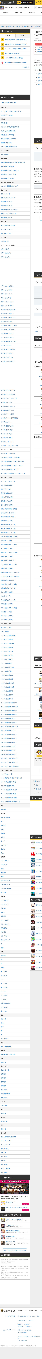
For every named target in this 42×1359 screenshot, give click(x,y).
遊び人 (3, 849)
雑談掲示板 (32, 12)
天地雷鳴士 (4, 928)
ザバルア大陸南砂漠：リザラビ (10, 469)
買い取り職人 (5, 1149)
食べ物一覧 (4, 1121)
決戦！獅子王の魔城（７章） (9, 509)
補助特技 (3, 1078)
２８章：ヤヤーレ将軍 (7, 414)
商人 (2, 853)
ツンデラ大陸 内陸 (6, 671)
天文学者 (3, 892)
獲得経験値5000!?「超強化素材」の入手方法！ (17, 40)
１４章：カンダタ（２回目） (9, 325)
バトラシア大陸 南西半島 (8, 635)
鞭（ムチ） (4, 971)
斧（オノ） (4, 983)
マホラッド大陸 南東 (7, 695)
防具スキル (4, 1090)
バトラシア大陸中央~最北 (8, 782)
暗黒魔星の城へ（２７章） (8, 588)
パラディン (4, 865)
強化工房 (3, 1152)
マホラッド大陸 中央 (7, 699)
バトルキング (5, 900)
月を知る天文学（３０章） (8, 600)
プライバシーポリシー (31, 1310)
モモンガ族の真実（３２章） (9, 608)
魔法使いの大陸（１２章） (8, 529)
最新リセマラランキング (8, 198)
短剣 (2, 967)
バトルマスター (5, 861)
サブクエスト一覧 (6, 627)
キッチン (3, 1160)
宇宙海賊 (3, 908)
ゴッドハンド (5, 904)
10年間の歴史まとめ (7, 115)
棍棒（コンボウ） (6, 1003)
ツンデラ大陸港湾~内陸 (7, 786)
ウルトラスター (5, 924)
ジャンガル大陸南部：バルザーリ (10, 457)
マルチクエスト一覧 (6, 774)
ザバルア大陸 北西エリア (8, 718)
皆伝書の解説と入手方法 (8, 1054)
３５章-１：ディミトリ (7, 442)
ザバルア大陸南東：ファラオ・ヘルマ (12, 465)
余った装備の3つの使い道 (12, 53)
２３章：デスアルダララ (8, 390)
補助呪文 (3, 1086)
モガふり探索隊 (5, 1168)
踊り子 (3, 841)
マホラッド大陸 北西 (7, 679)
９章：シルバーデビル (7, 306)
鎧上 (2, 1023)
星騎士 (3, 912)
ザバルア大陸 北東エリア (8, 730)
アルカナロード (5, 940)
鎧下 (2, 1027)
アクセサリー (5, 1039)
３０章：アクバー (6, 422)
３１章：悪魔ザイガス (7, 426)
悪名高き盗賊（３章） (7, 493)
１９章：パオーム (6, 345)
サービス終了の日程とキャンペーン (11, 111)
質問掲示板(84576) (6, 143)
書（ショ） (4, 1011)
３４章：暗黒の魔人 (6, 438)
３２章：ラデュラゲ (6, 430)
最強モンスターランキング (8, 213)
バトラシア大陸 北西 (7, 651)
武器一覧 (3, 955)
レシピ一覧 (4, 1105)
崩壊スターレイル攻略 (23, 1324)
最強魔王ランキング (6, 217)
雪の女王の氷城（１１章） (8, 525)
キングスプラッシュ (6, 229)
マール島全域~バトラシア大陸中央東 (11, 778)
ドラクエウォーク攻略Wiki (25, 1327)
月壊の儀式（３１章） (7, 604)
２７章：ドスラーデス (7, 410)
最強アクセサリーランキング (9, 210)
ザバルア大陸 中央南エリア (9, 738)
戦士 (2, 821)
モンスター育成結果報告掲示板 (10, 127)
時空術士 (3, 932)
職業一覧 (3, 809)
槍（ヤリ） (4, 975)
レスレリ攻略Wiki (22, 1341)
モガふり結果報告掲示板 (8, 131)
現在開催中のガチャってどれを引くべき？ (13, 162)
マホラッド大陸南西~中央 (8, 794)
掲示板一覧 (4, 123)
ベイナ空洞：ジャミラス (8, 453)
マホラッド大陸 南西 (7, 691)
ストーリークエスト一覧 (8, 481)
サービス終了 (18, 12)
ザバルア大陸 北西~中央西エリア (10, 802)
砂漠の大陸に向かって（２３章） (10, 572)
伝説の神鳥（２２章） (7, 568)
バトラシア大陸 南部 (7, 639)
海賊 (2, 876)
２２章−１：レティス (7, 357)
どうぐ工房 (4, 1156)
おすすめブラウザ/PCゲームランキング (15, 1250)
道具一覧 (3, 1113)
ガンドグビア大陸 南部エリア (9, 762)
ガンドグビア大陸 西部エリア (9, 758)
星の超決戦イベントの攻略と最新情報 (15, 62)
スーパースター (5, 884)
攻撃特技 (3, 1074)
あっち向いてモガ (6, 233)
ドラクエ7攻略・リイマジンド (26, 1320)
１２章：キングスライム (8, 318)
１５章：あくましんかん (8, 329)
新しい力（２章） (6, 489)
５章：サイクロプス (6, 290)
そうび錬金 (4, 1172)
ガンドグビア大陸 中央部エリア (10, 766)
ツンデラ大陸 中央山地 (7, 667)
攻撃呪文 (3, 1082)
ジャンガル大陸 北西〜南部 (9, 798)
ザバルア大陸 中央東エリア (9, 742)
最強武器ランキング (6, 202)
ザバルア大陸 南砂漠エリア (9, 754)
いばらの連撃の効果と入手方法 (14, 58)
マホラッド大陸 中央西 (7, 687)
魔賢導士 (3, 916)
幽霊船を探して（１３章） (8, 532)
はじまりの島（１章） (7, 485)
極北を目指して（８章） (8, 513)
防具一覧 (3, 1019)
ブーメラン (4, 995)
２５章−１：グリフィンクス (9, 398)
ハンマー (3, 991)
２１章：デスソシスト (7, 353)
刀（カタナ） (5, 1007)
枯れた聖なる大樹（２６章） (9, 584)
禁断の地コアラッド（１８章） (10, 552)
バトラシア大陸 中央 (7, 647)
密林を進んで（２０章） (8, 560)
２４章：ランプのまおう (8, 394)
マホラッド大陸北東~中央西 (9, 790)
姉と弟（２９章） (6, 596)
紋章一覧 (3, 1062)
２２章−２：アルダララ (7, 361)
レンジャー (4, 845)
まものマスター (5, 880)
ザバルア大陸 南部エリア (8, 750)
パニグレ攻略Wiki (22, 1332)
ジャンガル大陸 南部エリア (9, 715)
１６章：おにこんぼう (7, 333)
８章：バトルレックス (7, 302)
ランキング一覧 (5, 194)
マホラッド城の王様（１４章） (10, 536)
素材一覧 (3, 1129)
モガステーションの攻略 (8, 225)
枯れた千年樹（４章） (7, 497)
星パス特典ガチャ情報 (7, 178)
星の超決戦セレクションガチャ (10, 170)
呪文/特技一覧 (5, 1070)
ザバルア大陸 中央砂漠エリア (9, 726)
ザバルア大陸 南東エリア (8, 746)
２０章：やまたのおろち (8, 349)
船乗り (3, 837)
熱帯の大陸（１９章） (7, 556)
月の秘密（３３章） (6, 612)
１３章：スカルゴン (6, 321)
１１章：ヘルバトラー (7, 314)
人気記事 (7, 36)
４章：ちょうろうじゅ (7, 286)
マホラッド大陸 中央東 (7, 683)
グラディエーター (6, 888)
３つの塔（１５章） (6, 540)
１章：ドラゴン (5, 249)
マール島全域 (5, 631)
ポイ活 (13, 2)
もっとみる (25, 67)
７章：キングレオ (6, 298)
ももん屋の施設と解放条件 (8, 1137)
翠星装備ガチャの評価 (7, 166)
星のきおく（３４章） (7, 616)
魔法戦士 (3, 873)
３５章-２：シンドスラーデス (9, 446)
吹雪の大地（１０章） (7, 521)
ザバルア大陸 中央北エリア (9, 722)
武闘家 (3, 833)
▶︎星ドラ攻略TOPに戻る (9, 103)
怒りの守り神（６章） (7, 505)
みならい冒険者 (5, 817)
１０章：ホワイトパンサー (8, 310)
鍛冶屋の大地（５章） (7, 501)
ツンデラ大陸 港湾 (6, 663)
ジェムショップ (5, 1145)
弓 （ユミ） (4, 999)
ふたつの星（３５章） (7, 620)
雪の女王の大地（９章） (8, 517)
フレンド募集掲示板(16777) (9, 147)
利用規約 (20, 1310)
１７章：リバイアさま (7, 337)
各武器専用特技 (5, 1094)
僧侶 (2, 829)
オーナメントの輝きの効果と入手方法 (15, 49)
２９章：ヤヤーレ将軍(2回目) (9, 418)
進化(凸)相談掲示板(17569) (8, 139)
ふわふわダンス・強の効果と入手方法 (15, 44)
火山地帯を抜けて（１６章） (9, 544)
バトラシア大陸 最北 (7, 659)
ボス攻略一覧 (5, 241)
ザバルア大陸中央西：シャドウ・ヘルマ (12, 461)
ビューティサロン (6, 1141)
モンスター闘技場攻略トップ (9, 186)
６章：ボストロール (6, 294)
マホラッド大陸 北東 (7, 675)
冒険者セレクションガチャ (8, 174)
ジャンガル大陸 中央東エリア (9, 707)
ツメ (2, 979)
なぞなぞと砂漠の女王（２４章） (10, 576)
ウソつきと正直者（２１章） (9, 564)
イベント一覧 (5, 154)
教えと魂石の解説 (6, 1046)
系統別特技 (4, 1098)
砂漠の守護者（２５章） (8, 580)
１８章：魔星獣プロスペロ (8, 341)
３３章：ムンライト (6, 434)
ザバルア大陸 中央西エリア (9, 734)
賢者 (2, 869)
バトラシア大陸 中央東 (7, 643)
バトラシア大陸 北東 (7, 655)
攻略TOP (5, 12)
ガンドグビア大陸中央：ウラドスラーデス (13, 473)
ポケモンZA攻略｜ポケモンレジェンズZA (28, 1316)
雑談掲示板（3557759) (7, 135)
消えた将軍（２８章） (7, 592)
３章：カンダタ (5, 257)
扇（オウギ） (5, 987)
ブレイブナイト (5, 936)
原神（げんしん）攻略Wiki (25, 1330)
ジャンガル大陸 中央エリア (9, 711)
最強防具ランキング (6, 206)
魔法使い (3, 825)
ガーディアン (5, 920)
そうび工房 (4, 1164)
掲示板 (22, 36)
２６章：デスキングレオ (8, 406)
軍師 (2, 948)
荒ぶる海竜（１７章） (7, 548)
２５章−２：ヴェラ (6, 402)
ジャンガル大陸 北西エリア (9, 703)
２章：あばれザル (6, 253)
